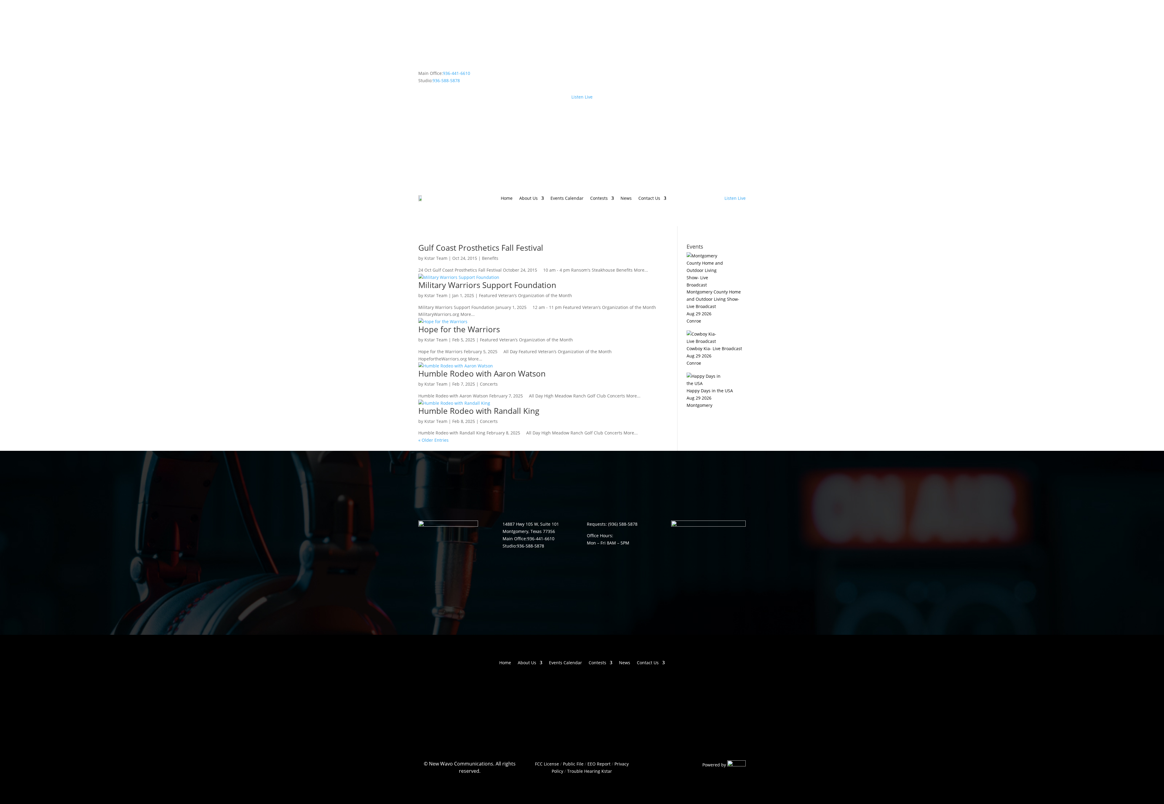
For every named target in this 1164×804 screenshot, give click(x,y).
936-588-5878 (446, 80)
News (626, 198)
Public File (573, 764)
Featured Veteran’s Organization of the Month (525, 295)
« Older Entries (433, 440)
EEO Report (598, 764)
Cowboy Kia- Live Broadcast (714, 348)
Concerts (489, 384)
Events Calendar (567, 198)
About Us (528, 198)
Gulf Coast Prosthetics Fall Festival (480, 247)
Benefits (490, 258)
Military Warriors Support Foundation (487, 285)
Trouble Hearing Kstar (589, 771)
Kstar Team (435, 258)
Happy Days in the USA (710, 391)
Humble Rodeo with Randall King (478, 410)
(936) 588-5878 (622, 524)
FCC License (547, 764)
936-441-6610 (456, 73)
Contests (599, 198)
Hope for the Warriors (459, 329)
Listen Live (582, 97)
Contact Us (649, 198)
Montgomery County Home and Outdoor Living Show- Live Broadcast (714, 299)
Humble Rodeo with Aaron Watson (482, 373)
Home (507, 198)
